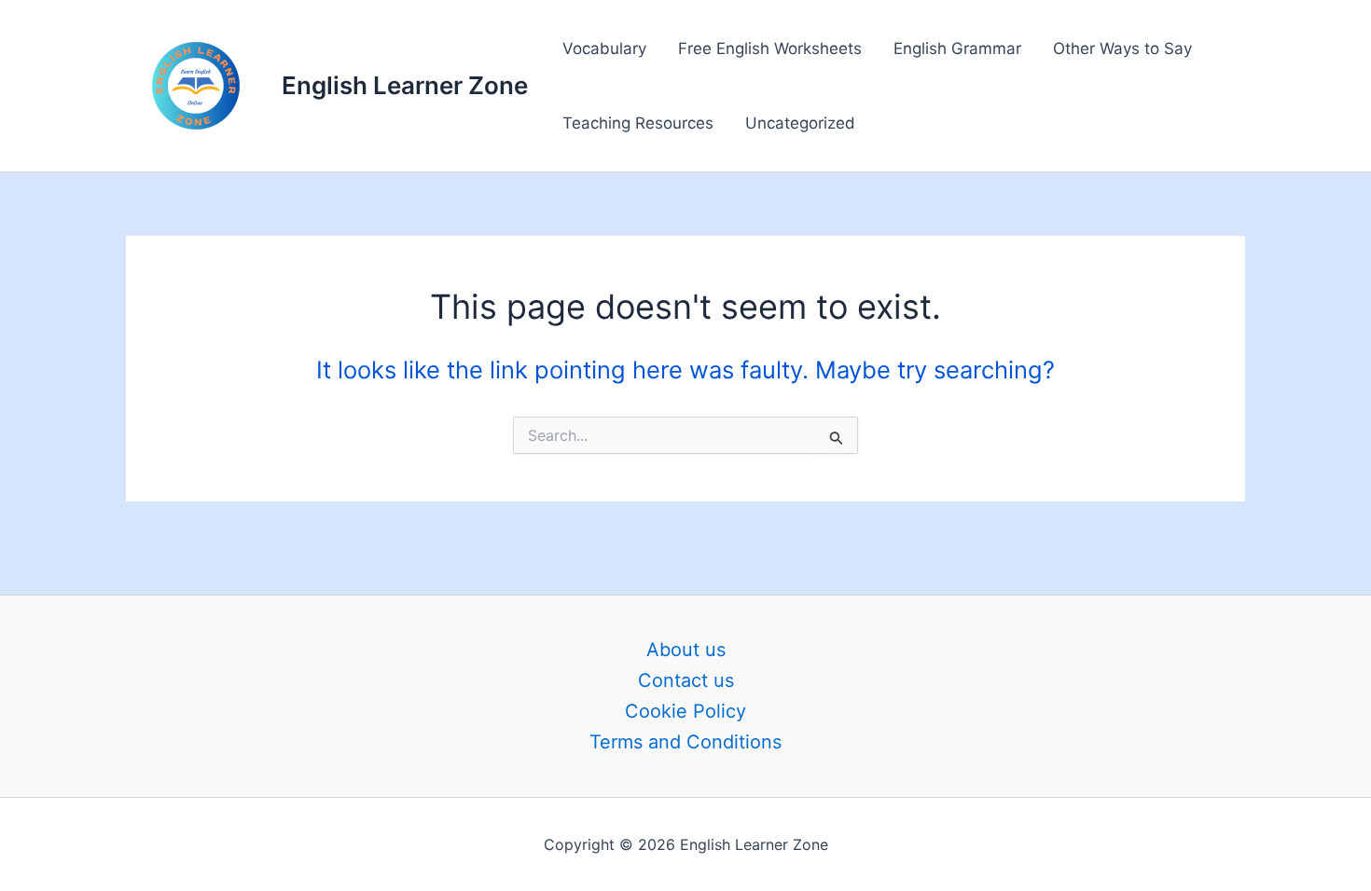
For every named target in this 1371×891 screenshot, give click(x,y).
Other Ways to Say (1122, 48)
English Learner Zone (405, 85)
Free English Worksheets (770, 48)
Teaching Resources (637, 123)
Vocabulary (604, 48)
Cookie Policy (685, 711)
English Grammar (957, 48)
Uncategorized (800, 123)
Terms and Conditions (685, 742)
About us (686, 649)
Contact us (686, 680)
